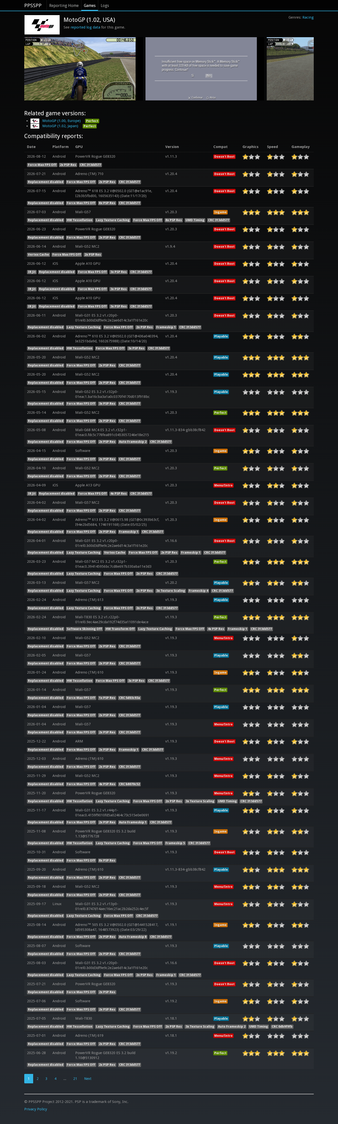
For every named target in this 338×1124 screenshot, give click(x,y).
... (64, 1079)
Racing (308, 17)
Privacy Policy (35, 1109)
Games (90, 5)
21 (75, 1079)
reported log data (85, 27)
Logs (105, 5)
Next (87, 1079)
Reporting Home (64, 5)
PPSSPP (33, 5)
